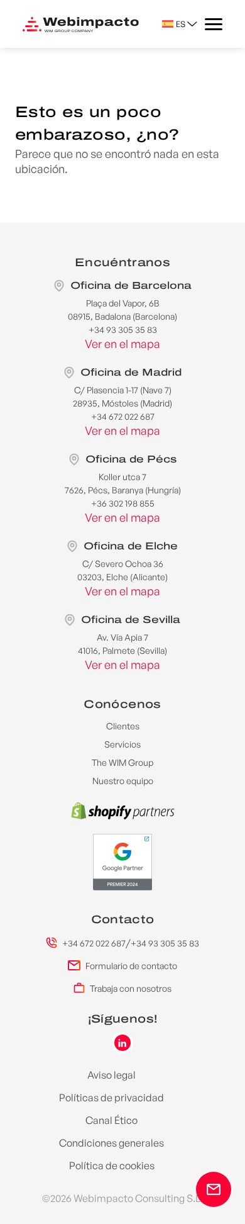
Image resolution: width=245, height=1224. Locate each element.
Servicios (122, 744)
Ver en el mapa (122, 344)
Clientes (122, 726)
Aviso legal (111, 1075)
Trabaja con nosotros (131, 988)
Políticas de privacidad (111, 1097)
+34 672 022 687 (94, 943)
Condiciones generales (111, 1143)
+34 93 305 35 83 (165, 943)
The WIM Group (122, 762)
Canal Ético (111, 1120)
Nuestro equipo (122, 780)
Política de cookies (112, 1165)
